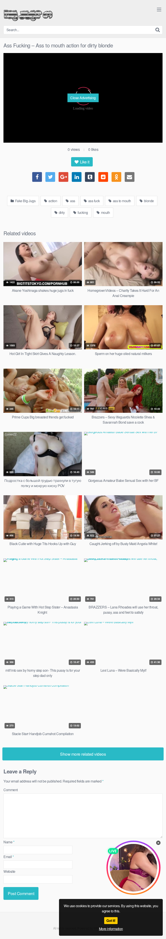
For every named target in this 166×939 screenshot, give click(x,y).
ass (72, 200)
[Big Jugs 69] (28, 14)
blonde (148, 200)
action (52, 200)
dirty (61, 212)
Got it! (110, 920)
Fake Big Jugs (24, 200)
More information (111, 928)
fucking (82, 212)
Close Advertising (83, 97)
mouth (105, 212)
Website (9, 871)
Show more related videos (83, 754)
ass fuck (93, 200)
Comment (10, 789)
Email (8, 856)
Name (8, 841)
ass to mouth (121, 200)
